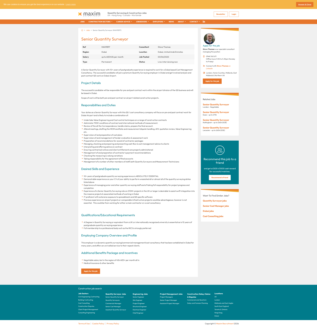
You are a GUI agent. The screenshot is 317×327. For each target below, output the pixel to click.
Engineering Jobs (140, 294)
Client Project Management (88, 309)
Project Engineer (139, 303)
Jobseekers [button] (141, 22)
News (171, 22)
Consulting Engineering (86, 313)
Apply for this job (90, 271)
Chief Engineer (138, 313)
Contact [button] (194, 22)
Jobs (82, 22)
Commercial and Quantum (196, 300)
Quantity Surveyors (113, 300)
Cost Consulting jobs (213, 216)
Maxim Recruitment (225, 323)
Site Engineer (137, 300)
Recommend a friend (219, 177)
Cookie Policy (98, 323)
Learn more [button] (71, 4)
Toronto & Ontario (220, 309)
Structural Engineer (140, 306)
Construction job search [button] (90, 288)
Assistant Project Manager (169, 303)
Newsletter (220, 14)
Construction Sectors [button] (100, 22)
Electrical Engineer (139, 310)
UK (215, 297)
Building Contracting (85, 300)
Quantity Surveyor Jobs (116, 294)
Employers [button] (158, 22)
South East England (221, 306)
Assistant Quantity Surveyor (116, 310)
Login (234, 14)
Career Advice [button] (123, 22)
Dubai (216, 316)
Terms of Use (84, 323)
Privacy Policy (113, 323)
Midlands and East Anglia (223, 303)
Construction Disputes (86, 306)
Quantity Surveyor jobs (215, 200)
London (217, 300)
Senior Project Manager (168, 300)
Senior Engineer (138, 297)
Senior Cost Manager (113, 306)
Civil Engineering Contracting (88, 297)
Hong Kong (218, 313)
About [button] (181, 22)
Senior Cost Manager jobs (216, 205)
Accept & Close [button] (304, 4)
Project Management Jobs (171, 294)
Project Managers (166, 297)
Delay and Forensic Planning (197, 303)
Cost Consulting (84, 303)
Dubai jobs (208, 211)
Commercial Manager (113, 303)
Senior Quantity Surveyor (216, 104)
